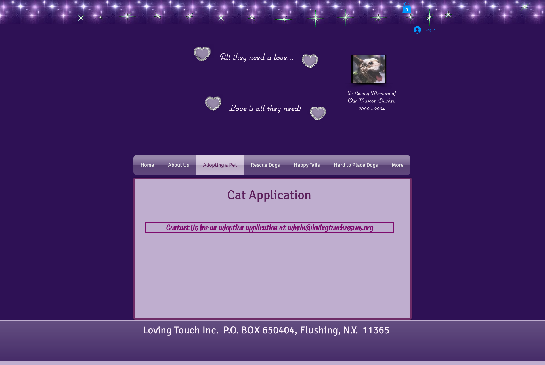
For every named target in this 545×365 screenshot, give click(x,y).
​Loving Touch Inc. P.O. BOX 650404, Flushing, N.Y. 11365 (269, 330)
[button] (407, 7)
